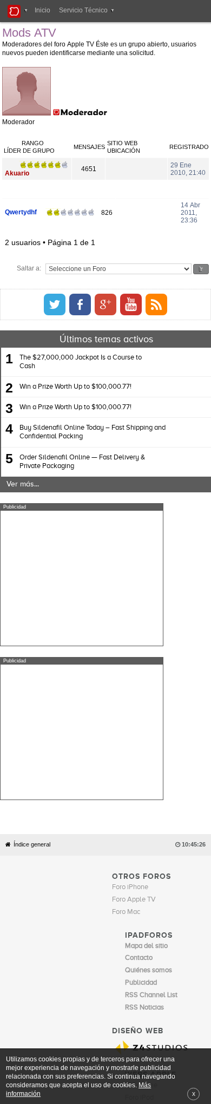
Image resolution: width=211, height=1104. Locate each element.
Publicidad (157, 939)
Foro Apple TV (134, 720)
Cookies (99, 939)
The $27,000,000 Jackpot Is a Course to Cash (80, 336)
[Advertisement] (82, 552)
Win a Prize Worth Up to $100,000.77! (75, 361)
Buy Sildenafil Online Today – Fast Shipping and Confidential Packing (92, 407)
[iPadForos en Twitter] (151, 279)
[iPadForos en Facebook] (176, 279)
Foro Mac (126, 732)
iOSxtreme (141, 906)
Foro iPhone (130, 708)
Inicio (42, 10)
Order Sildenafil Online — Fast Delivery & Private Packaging (82, 436)
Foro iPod (139, 918)
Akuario (18, 150)
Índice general (32, 665)
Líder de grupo (30, 134)
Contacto (127, 939)
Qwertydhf (22, 190)
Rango (149, 134)
